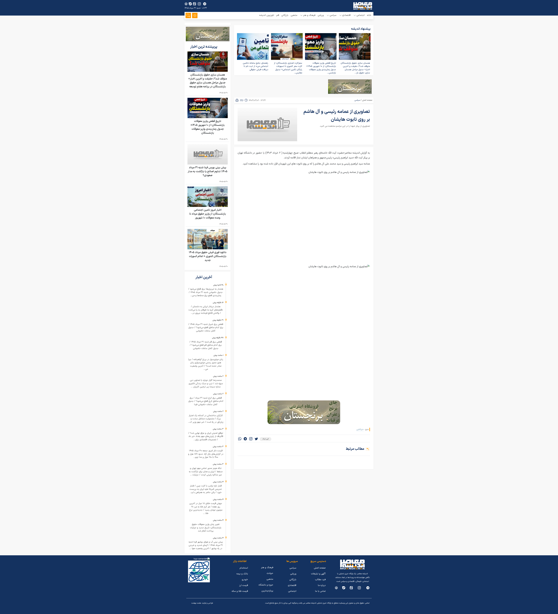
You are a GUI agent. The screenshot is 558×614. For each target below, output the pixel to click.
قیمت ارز (243, 585)
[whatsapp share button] (240, 439)
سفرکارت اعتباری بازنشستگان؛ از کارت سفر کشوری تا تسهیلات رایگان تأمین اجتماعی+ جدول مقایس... (288, 68)
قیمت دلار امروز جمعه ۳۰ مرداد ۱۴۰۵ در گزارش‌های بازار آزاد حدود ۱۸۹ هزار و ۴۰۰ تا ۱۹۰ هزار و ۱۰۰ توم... (205, 454)
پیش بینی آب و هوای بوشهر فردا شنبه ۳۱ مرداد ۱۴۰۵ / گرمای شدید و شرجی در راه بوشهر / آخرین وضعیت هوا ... (206, 545)
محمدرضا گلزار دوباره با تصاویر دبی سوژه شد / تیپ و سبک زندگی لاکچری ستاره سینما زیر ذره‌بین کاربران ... (206, 384)
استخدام (244, 568)
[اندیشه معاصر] (362, 6)
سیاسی (357, 100)
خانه (369, 15)
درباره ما (322, 585)
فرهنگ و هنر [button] (309, 15)
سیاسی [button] (333, 15)
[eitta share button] (194, 3)
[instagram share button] (199, 3)
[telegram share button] (205, 3)
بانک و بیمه (242, 573)
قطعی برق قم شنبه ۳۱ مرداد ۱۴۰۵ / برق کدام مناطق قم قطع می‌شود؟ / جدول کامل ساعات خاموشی (205, 345)
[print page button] (237, 100)
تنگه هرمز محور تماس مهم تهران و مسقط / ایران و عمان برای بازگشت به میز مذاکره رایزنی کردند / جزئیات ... (205, 472)
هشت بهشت (196, 603)
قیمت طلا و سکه (240, 591)
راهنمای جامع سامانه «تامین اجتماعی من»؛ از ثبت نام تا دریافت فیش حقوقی (255, 66)
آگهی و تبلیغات (318, 573)
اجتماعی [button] (360, 15)
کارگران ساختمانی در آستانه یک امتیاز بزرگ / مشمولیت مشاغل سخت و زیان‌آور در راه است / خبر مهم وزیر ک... (205, 419)
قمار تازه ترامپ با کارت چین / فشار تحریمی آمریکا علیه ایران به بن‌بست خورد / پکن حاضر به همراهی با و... (206, 489)
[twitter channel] (368, 587)
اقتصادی (292, 585)
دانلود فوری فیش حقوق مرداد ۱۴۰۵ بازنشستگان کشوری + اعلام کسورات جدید (207, 256)
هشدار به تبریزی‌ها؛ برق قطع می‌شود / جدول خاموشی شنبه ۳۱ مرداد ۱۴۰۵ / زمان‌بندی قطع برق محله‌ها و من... (205, 292)
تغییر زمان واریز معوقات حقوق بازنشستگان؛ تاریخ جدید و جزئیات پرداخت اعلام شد (205, 528)
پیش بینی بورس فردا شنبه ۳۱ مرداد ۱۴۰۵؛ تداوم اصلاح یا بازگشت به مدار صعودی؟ (207, 171)
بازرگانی (284, 15)
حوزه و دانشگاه (266, 585)
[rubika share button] (186, 3)
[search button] (188, 15)
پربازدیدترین (267, 590)
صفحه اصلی (367, 100)
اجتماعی (292, 591)
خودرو (245, 579)
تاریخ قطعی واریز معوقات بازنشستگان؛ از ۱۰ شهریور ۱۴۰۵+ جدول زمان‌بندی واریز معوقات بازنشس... (321, 68)
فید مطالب (320, 579)
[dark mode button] (194, 15)
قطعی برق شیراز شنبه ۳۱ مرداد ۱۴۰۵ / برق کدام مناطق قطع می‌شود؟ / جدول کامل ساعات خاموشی (205, 328)
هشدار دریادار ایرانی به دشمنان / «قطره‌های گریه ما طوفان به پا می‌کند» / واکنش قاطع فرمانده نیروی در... (206, 310)
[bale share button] (190, 3)
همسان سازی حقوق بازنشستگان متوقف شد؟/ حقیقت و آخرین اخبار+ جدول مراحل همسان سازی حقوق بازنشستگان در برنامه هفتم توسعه (207, 81)
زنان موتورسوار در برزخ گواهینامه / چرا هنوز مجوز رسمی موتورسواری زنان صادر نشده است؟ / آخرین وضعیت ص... (205, 364)
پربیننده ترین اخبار (204, 47)
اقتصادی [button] (346, 15)
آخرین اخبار (204, 277)
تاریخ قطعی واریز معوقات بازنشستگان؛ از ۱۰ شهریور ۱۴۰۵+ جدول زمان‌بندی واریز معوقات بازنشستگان (208, 127)
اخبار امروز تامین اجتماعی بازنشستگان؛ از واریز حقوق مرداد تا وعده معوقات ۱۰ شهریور (207, 214)
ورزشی (321, 15)
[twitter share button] (256, 439)
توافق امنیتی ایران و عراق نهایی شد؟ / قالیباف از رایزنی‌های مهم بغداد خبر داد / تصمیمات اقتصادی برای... (205, 436)
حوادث (270, 573)
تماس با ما (320, 591)
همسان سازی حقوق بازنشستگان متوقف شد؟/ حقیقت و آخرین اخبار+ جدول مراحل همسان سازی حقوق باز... (355, 68)
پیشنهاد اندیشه (361, 29)
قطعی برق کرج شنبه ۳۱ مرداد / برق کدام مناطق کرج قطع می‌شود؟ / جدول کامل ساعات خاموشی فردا (205, 401)
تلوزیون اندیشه (266, 15)
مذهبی (294, 15)
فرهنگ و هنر (267, 567)
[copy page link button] (241, 100)
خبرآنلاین (360, 429)
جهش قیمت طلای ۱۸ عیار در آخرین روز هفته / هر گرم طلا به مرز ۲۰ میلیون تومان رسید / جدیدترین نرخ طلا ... (205, 508)
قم (277, 15)
